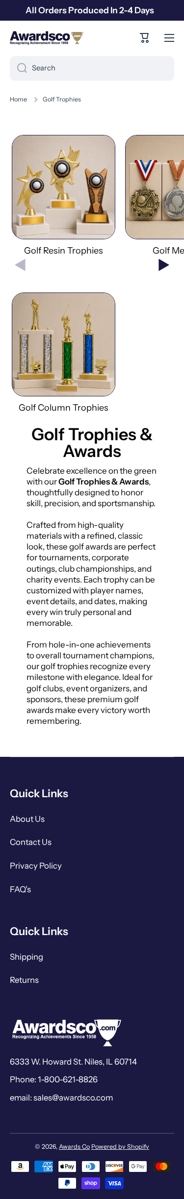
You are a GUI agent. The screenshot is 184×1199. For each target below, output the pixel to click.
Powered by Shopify (120, 1146)
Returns (24, 980)
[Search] (18, 68)
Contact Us (31, 842)
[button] (145, 38)
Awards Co (74, 1146)
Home (18, 99)
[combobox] (92, 68)
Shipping (26, 957)
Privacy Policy (36, 866)
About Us (27, 819)
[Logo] (46, 38)
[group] (63, 196)
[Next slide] (164, 265)
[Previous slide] (20, 265)
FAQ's (20, 889)
